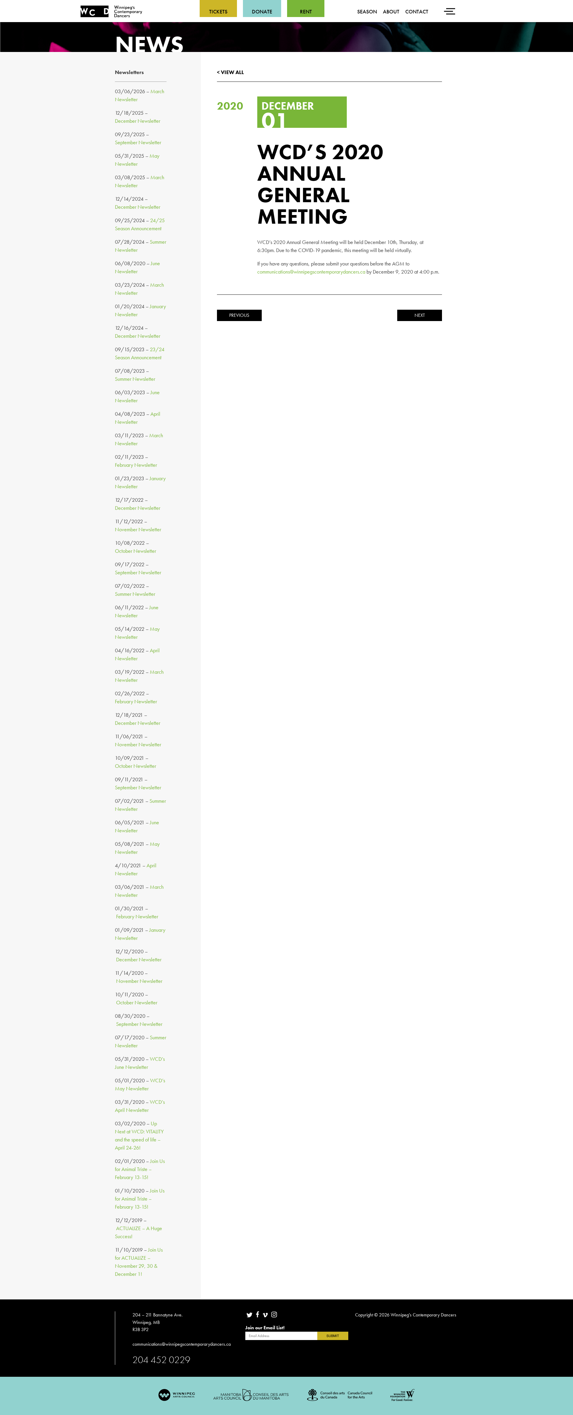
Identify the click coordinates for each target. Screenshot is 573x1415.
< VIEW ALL (230, 72)
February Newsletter (136, 464)
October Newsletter (135, 550)
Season (367, 11)
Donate (262, 11)
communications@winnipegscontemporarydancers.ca (311, 271)
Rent (306, 11)
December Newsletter (137, 120)
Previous (239, 315)
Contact (416, 11)
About (391, 11)
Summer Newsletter (135, 378)
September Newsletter (138, 142)
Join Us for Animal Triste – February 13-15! (140, 1169)
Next (420, 315)
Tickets (218, 11)
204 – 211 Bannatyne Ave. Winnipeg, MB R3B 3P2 (158, 1322)
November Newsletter (138, 529)
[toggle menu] (450, 7)
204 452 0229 (161, 1359)
